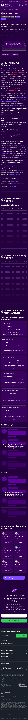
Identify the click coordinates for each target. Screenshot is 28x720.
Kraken (24, 97)
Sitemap (2, 718)
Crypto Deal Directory (14, 174)
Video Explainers (19, 183)
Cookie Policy (15, 718)
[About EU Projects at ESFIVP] (6, 684)
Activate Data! (19, 35)
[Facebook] (10, 675)
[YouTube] (7, 675)
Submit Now (21, 334)
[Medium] (15, 675)
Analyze (7, 542)
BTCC (3, 99)
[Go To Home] (2, 9)
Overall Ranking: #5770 (6, 16)
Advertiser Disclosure (23, 718)
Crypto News (14, 181)
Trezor (23, 105)
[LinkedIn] (12, 675)
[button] (22, 5)
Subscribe (21, 635)
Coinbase (19, 97)
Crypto (5, 9)
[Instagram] (18, 675)
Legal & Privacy (8, 718)
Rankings (11, 9)
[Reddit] (20, 675)
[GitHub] (23, 675)
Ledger (16, 105)
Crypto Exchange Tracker (10, 101)
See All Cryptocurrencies (14, 578)
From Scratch (12, 186)
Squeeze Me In (14, 620)
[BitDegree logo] (5, 692)
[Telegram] (5, 675)
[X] (2, 675)
